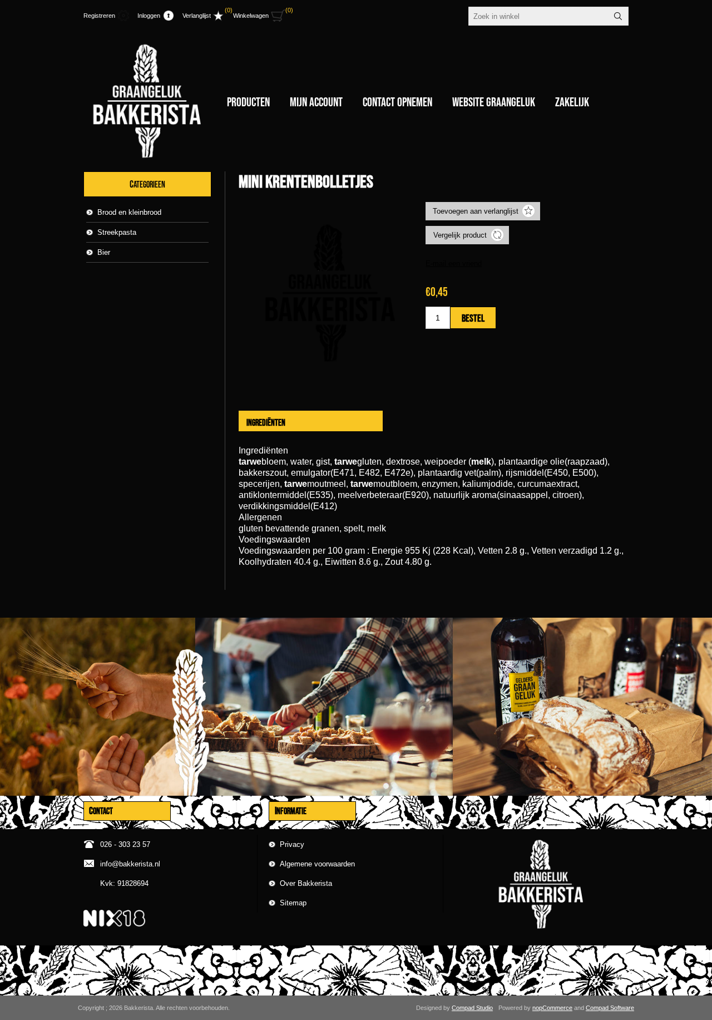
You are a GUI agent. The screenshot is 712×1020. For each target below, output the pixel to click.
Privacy (292, 844)
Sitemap (293, 903)
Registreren (99, 15)
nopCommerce (552, 1007)
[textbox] (538, 16)
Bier (103, 252)
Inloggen (148, 15)
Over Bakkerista (306, 883)
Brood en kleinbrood (129, 212)
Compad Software (610, 1007)
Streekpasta (116, 232)
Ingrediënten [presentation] (265, 422)
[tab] (266, 422)
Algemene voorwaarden (317, 864)
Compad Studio (472, 1007)
